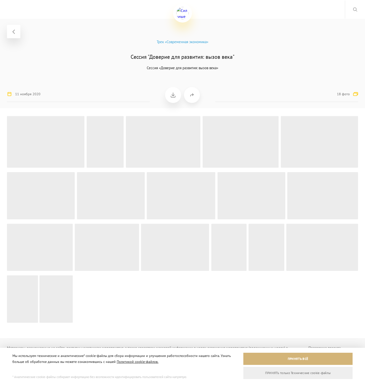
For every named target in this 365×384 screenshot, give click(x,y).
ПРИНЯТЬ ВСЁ (298, 359)
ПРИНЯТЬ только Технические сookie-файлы (298, 373)
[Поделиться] (192, 95)
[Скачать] (173, 95)
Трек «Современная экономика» (182, 41)
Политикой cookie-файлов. (137, 361)
